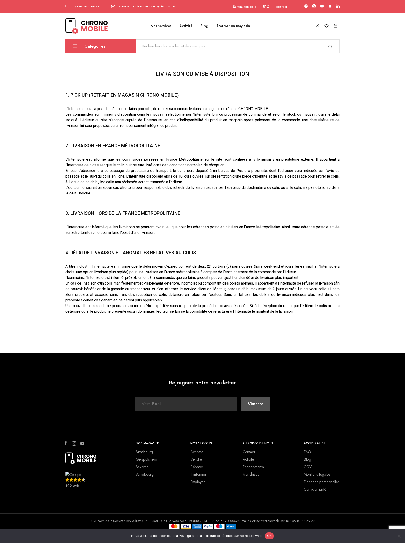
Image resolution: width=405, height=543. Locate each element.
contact (281, 6)
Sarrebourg (145, 474)
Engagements (253, 467)
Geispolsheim (146, 459)
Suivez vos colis (244, 6)
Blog (204, 26)
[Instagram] (74, 444)
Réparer (196, 467)
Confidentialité (315, 489)
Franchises (251, 474)
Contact (249, 452)
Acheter (196, 452)
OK (269, 536)
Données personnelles (322, 482)
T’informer (198, 474)
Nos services (160, 26)
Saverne (142, 467)
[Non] (399, 536)
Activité (185, 26)
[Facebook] (67, 444)
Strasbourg (144, 452)
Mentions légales (317, 474)
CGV (308, 467)
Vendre (196, 459)
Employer (197, 482)
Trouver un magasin (233, 26)
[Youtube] (81, 444)
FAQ (266, 6)
